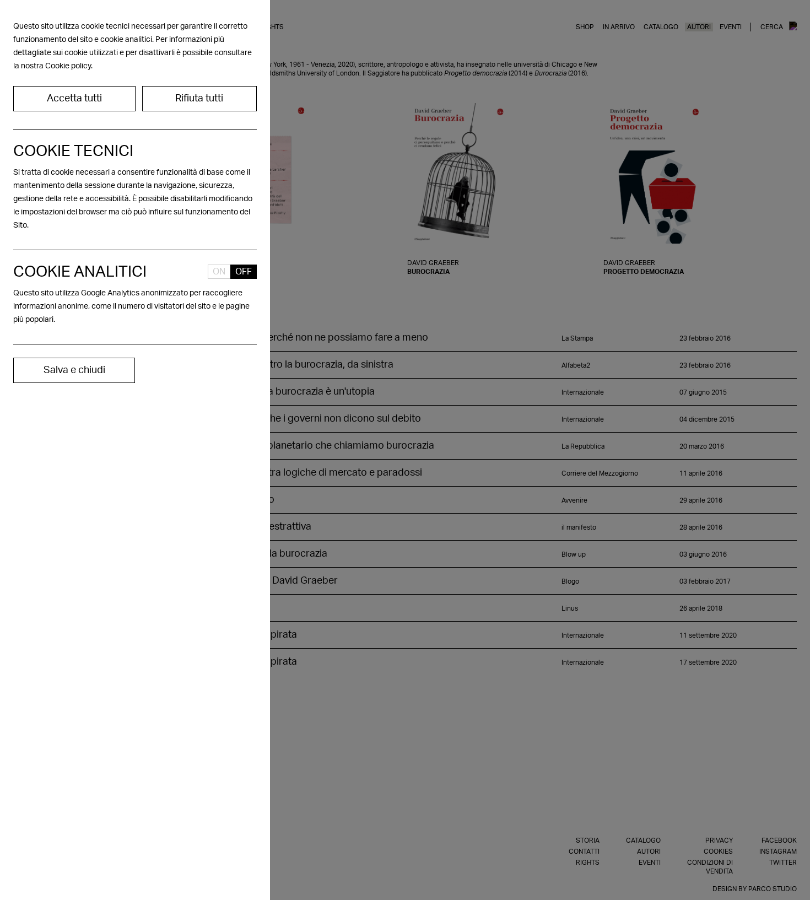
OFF (243, 271)
